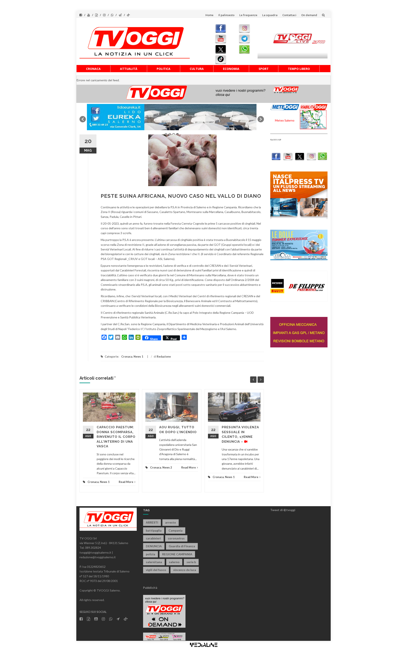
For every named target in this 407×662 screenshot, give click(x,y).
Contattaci (289, 15)
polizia (150, 554)
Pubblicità (150, 587)
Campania (176, 530)
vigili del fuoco (156, 570)
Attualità (128, 69)
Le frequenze (248, 15)
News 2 (167, 467)
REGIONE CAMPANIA (177, 554)
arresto (170, 522)
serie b (191, 562)
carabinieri (153, 538)
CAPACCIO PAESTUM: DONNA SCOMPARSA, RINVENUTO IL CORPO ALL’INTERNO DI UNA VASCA (116, 436)
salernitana (154, 562)
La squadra (269, 15)
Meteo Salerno (284, 120)
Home (209, 15)
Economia (231, 69)
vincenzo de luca (184, 570)
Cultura (197, 69)
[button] (82, 119)
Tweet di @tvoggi (282, 510)
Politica (163, 69)
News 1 (138, 356)
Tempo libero (299, 69)
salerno (174, 562)
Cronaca (93, 69)
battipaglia (154, 530)
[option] (171, 117)
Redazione (164, 356)
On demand (309, 15)
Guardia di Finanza (182, 546)
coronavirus (176, 538)
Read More (126, 482)
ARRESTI (152, 522)
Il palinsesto (226, 15)
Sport (264, 69)
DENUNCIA (154, 546)
